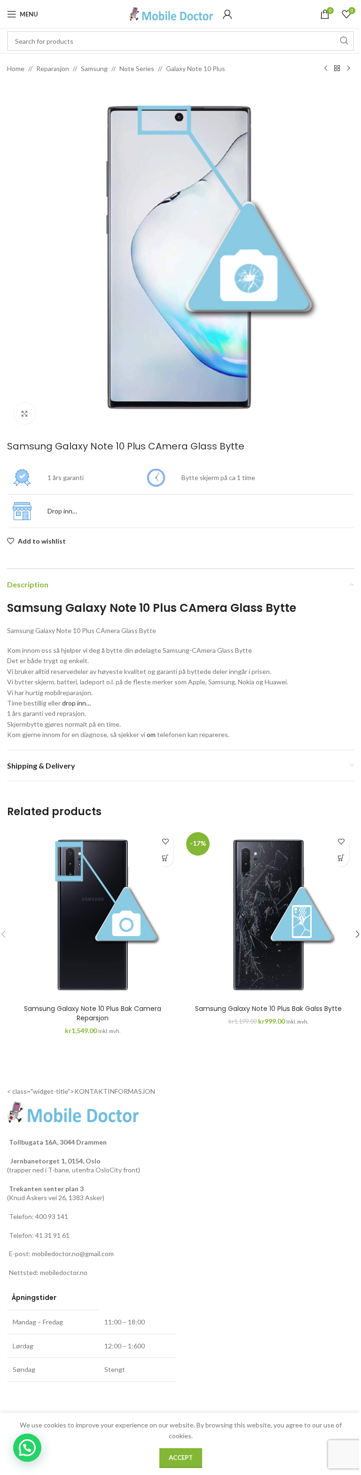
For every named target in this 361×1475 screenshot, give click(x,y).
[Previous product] (325, 68)
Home (15, 68)
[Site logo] (171, 13)
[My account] (227, 14)
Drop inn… (62, 511)
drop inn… (76, 703)
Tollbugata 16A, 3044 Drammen (58, 1142)
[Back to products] (337, 68)
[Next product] (348, 68)
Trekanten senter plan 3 (46, 1189)
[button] (165, 858)
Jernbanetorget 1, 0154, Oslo (55, 1161)
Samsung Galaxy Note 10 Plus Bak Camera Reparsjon (92, 1013)
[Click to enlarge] (24, 413)
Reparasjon (52, 68)
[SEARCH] (344, 41)
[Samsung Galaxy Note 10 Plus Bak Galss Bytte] (268, 914)
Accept (181, 1457)
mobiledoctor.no (63, 1272)
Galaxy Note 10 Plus (195, 68)
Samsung (94, 68)
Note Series (136, 68)
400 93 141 (51, 1216)
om (151, 734)
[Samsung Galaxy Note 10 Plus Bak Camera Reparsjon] (92, 914)
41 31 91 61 (52, 1235)
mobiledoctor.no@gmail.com (73, 1254)
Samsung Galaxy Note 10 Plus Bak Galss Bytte (268, 1008)
